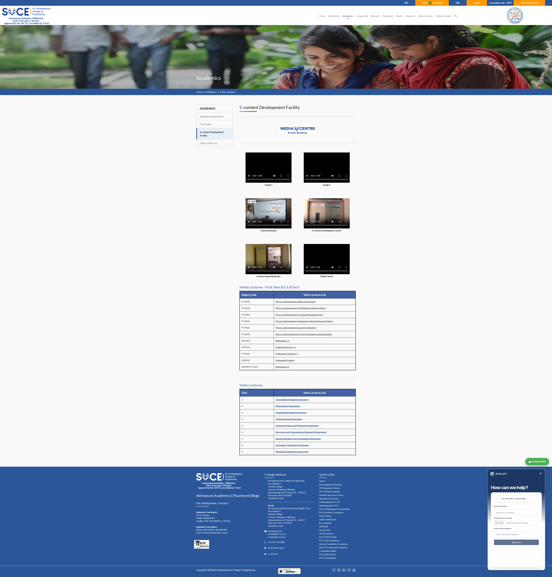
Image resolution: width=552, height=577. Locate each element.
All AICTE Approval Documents (333, 547)
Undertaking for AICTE (329, 502)
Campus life (362, 16)
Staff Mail (323, 526)
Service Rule (324, 530)
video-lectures (227, 91)
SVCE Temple (325, 516)
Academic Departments (211, 116)
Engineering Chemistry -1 (287, 353)
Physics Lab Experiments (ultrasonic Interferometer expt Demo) (304, 321)
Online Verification (327, 519)
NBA (406, 3)
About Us (410, 16)
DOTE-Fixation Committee (331, 512)
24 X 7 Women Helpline (329, 491)
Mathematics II (282, 367)
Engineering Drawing (285, 360)
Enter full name (500, 506)
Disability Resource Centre (331, 495)
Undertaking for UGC (328, 505)
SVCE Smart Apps (276, 548)
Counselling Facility (327, 551)
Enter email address (502, 528)
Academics (347, 16)
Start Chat (516, 542)
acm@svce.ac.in (275, 531)
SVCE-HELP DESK (327, 554)
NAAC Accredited (432, 3)
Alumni (399, 16)
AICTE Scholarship (327, 558)
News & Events (425, 16)
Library (322, 481)
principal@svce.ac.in (277, 534)
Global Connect (443, 16)
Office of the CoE (208, 143)
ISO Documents (326, 533)
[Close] (540, 474)
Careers (477, 3)
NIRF (458, 3)
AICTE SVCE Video (328, 537)
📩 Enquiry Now (537, 461)
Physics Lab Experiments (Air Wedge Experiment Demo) (301, 308)
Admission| (205, 495)
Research (375, 16)
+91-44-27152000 (276, 542)
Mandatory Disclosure (329, 498)
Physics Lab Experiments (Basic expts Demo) (296, 301)
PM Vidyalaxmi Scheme (329, 488)
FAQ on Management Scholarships (334, 509)
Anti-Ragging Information (330, 484)
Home (322, 16)
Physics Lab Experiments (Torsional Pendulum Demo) (299, 314)
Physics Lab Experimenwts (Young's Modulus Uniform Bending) (304, 334)
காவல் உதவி (273, 554)
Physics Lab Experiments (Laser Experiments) (296, 327)
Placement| (242, 495)
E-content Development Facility (212, 134)
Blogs (255, 495)
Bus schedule (325, 523)
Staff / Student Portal (529, 3)
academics (211, 91)
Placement (388, 16)
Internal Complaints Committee (333, 544)
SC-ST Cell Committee (329, 540)
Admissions (334, 16)
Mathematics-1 (282, 340)
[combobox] (499, 523)
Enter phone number (503, 518)
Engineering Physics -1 (286, 347)
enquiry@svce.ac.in (276, 537)
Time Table (205, 124)
